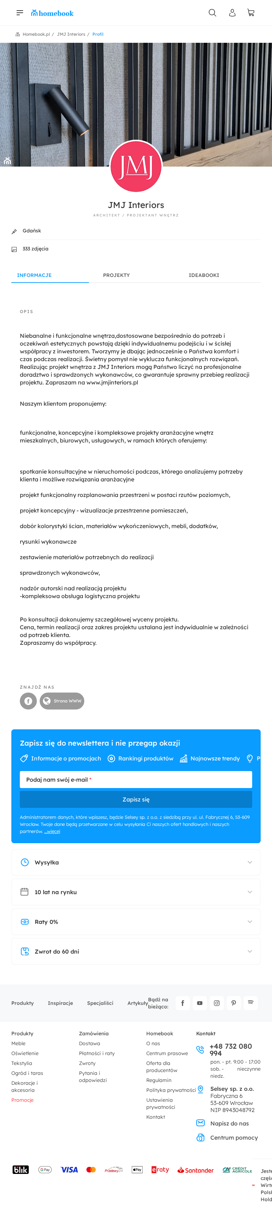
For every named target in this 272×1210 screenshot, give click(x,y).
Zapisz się (136, 799)
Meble (18, 1043)
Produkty (22, 1003)
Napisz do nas (229, 1123)
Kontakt (155, 1117)
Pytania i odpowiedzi (93, 1076)
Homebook (159, 1033)
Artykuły (138, 1003)
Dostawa (89, 1043)
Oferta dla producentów (161, 1066)
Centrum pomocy (234, 1137)
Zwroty (87, 1063)
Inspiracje (60, 1003)
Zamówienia (94, 1033)
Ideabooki (204, 275)
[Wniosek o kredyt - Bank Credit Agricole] (237, 1170)
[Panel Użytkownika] (232, 12)
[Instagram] (217, 1003)
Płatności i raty (97, 1053)
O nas (153, 1043)
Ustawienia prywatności (160, 1103)
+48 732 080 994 (231, 1050)
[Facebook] (183, 1003)
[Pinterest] (234, 1003)
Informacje (34, 275)
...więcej (52, 831)
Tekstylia (21, 1063)
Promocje (22, 1100)
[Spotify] (251, 1003)
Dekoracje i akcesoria (24, 1086)
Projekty (116, 275)
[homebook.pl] (52, 12)
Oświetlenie (25, 1053)
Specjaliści (100, 1003)
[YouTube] (200, 1003)
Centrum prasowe (167, 1053)
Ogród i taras (27, 1073)
